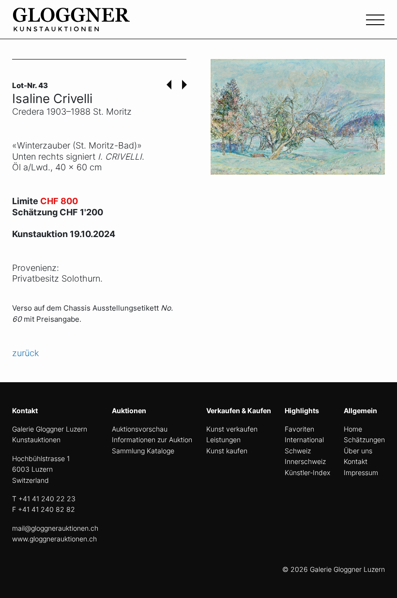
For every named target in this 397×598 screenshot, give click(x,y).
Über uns (358, 451)
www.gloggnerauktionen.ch (54, 539)
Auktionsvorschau (140, 429)
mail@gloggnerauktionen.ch (55, 528)
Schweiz (298, 451)
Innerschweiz (305, 461)
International (304, 439)
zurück (25, 353)
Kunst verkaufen (232, 429)
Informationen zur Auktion (152, 439)
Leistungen (223, 439)
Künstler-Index (307, 472)
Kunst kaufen (226, 451)
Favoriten (299, 429)
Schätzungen (364, 439)
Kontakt (355, 461)
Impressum (361, 472)
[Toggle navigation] (375, 19)
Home (353, 429)
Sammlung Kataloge (143, 451)
